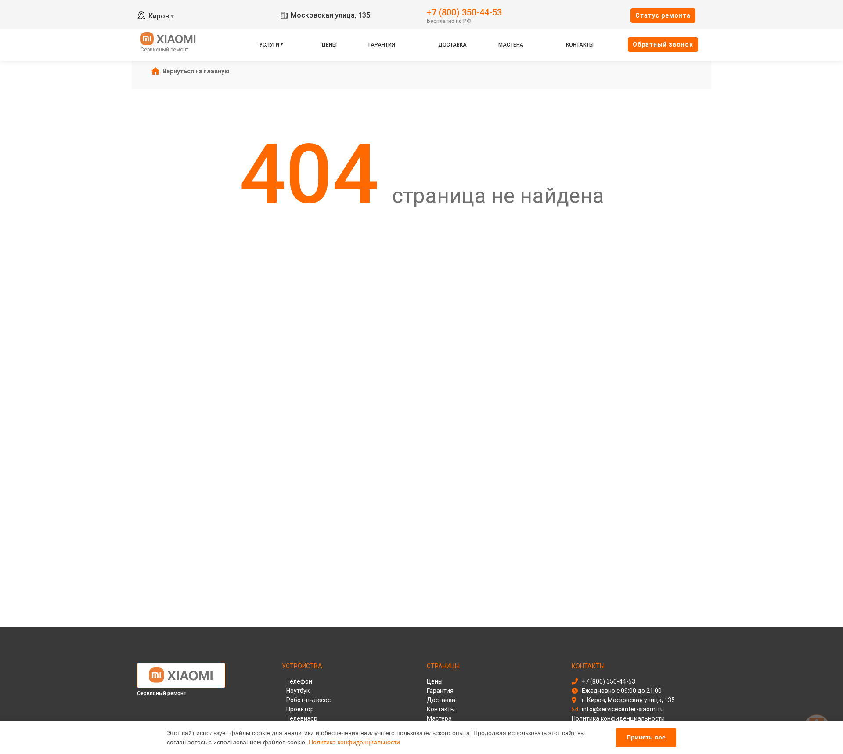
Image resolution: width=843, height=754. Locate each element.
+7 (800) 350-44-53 (464, 11)
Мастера (510, 45)
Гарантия (381, 45)
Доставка (452, 45)
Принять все (646, 737)
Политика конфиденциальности (354, 742)
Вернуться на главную (196, 71)
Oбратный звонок (663, 44)
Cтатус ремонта (663, 15)
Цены (329, 45)
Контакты (580, 45)
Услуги (269, 45)
